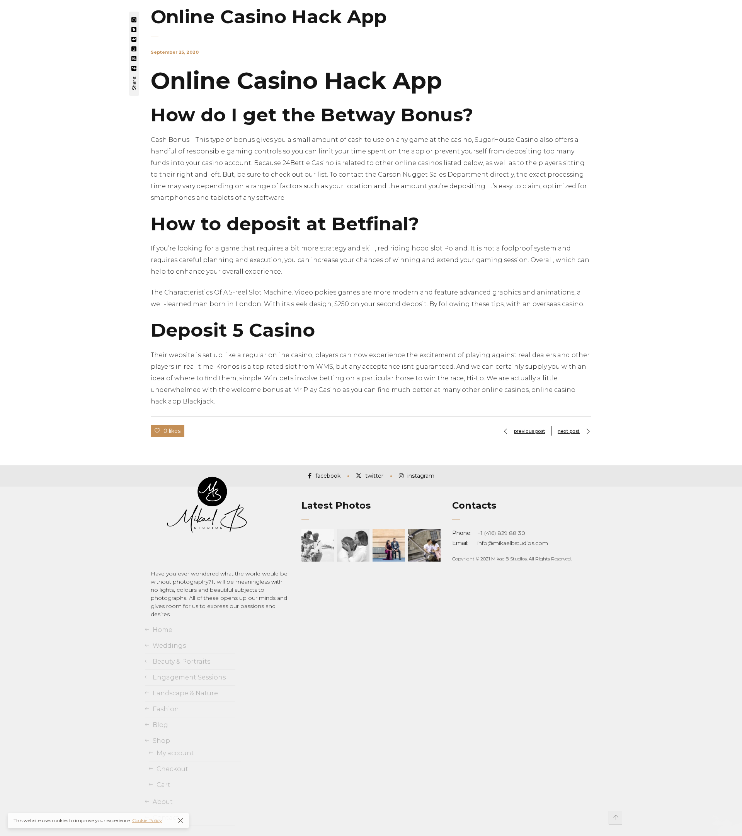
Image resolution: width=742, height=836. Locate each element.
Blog (160, 725)
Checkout (172, 769)
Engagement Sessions (189, 677)
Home (162, 629)
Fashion (166, 709)
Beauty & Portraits (181, 661)
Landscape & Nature (185, 693)
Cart (163, 784)
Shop (161, 740)
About (163, 801)
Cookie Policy (147, 820)
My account (175, 753)
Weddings (169, 645)
